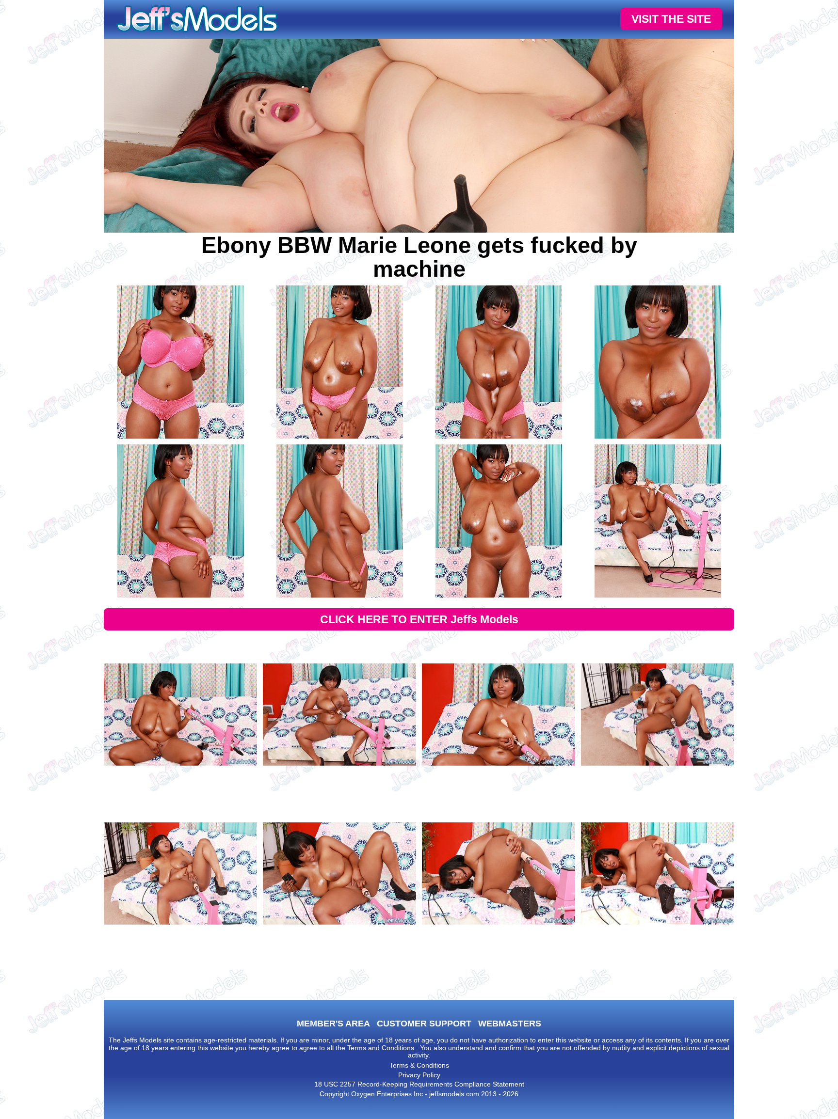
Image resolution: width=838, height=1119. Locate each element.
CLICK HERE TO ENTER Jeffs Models (419, 619)
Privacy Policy (419, 1075)
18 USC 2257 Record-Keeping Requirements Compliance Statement (419, 1084)
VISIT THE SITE (671, 19)
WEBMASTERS (509, 1023)
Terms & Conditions (419, 1065)
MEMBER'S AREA (333, 1023)
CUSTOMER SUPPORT (424, 1023)
